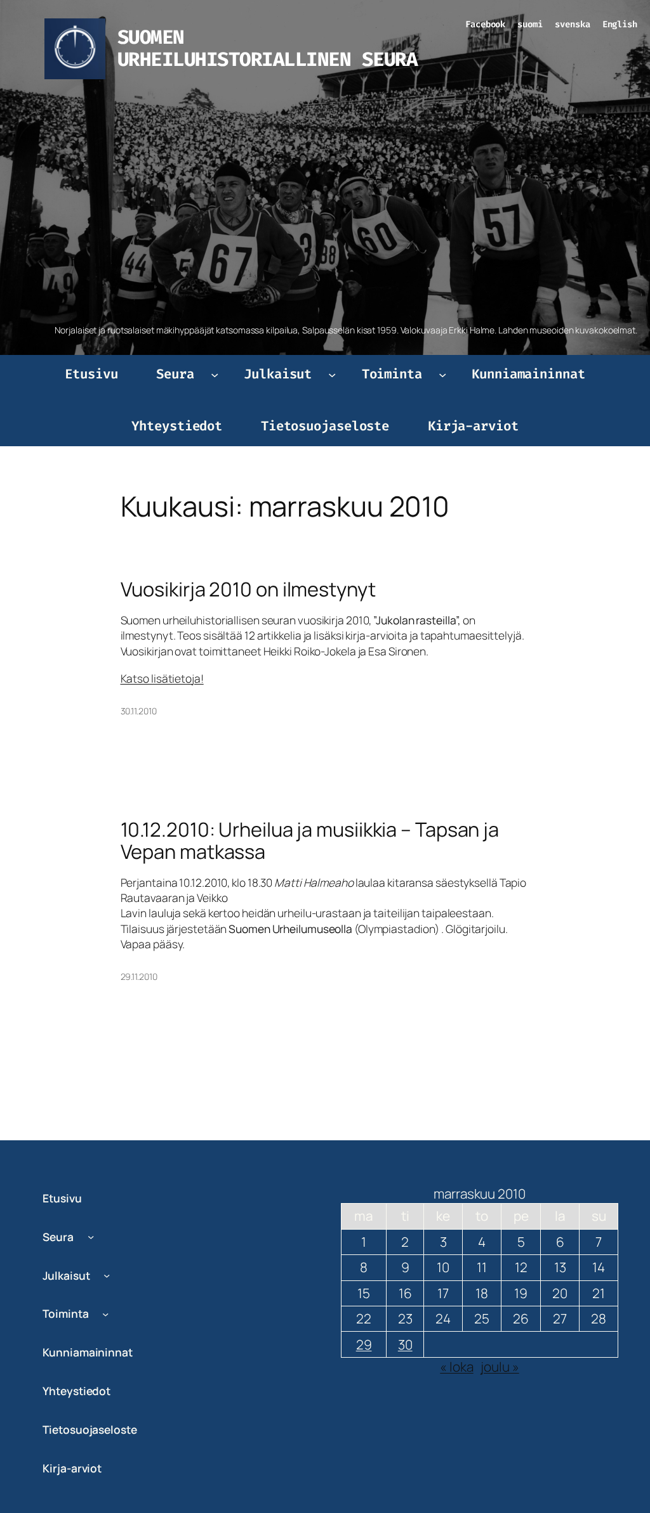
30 (405, 1344)
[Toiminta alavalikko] (442, 374)
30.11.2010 (139, 711)
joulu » (500, 1366)
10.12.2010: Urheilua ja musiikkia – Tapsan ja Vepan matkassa (310, 840)
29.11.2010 (139, 976)
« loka (456, 1366)
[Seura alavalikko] (214, 374)
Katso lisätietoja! (162, 678)
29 (364, 1344)
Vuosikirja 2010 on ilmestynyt (248, 589)
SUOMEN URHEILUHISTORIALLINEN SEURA (267, 48)
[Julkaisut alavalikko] (332, 374)
